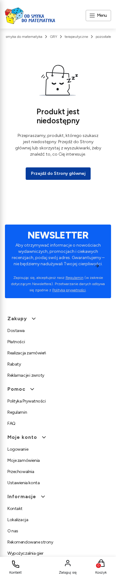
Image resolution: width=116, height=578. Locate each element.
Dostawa (16, 330)
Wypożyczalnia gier (25, 553)
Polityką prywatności (69, 290)
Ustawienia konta (23, 482)
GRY (53, 36)
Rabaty (14, 364)
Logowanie (17, 449)
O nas (12, 531)
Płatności (16, 341)
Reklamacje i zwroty (25, 375)
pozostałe (103, 36)
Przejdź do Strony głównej (58, 173)
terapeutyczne (76, 36)
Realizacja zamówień (26, 353)
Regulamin (75, 277)
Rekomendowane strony (30, 542)
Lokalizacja (17, 519)
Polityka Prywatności (26, 401)
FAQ (11, 423)
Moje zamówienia (23, 460)
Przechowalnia (20, 471)
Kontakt (15, 508)
